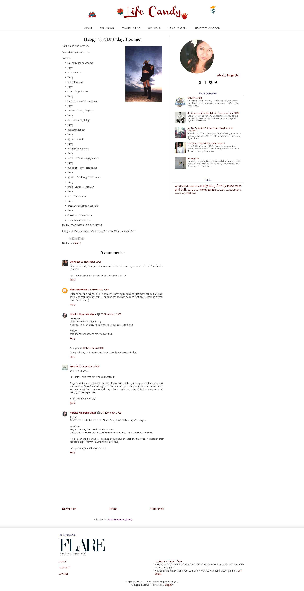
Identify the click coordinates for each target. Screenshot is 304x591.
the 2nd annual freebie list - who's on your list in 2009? (213, 113)
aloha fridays (181, 186)
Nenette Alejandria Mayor (83, 314)
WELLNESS (154, 28)
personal (221, 189)
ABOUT (88, 28)
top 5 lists (191, 192)
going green (193, 189)
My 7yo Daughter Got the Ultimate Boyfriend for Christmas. (210, 129)
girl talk (181, 189)
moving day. (193, 158)
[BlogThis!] (73, 238)
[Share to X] (76, 238)
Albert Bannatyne (78, 289)
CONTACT (64, 567)
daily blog (207, 185)
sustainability (232, 189)
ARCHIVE (63, 573)
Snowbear (75, 261)
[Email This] (70, 238)
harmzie (74, 366)
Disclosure (159, 561)
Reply (72, 279)
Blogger (169, 584)
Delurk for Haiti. (195, 97)
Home (113, 508)
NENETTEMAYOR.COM (207, 28)
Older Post (157, 508)
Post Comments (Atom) (120, 519)
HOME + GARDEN (177, 28)
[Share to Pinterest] (82, 238)
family (77, 242)
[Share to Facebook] (79, 238)
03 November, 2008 (111, 314)
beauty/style (193, 186)
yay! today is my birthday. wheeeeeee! (206, 143)
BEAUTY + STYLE (130, 28)
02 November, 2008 (91, 261)
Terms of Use (175, 561)
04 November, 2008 (111, 412)
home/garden (208, 189)
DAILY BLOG (107, 28)
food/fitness (234, 186)
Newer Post (69, 508)
